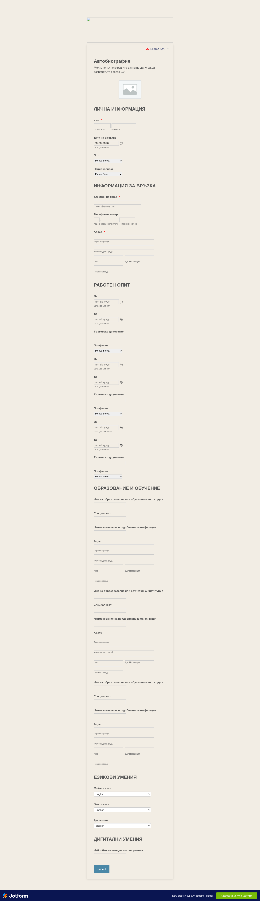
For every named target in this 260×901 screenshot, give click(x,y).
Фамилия (116, 129)
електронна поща (107, 196)
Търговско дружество (109, 331)
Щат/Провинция (132, 261)
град (96, 261)
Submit (101, 868)
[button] (121, 143)
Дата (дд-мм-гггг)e (103, 431)
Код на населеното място (106, 224)
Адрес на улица (101, 241)
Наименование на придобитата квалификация (125, 527)
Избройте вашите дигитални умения (118, 850)
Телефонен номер (106, 214)
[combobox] (157, 49)
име (98, 120)
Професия (101, 345)
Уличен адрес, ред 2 (103, 251)
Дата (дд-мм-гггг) (102, 147)
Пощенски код (101, 272)
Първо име (99, 129)
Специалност (103, 513)
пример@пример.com (104, 206)
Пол (96, 155)
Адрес (99, 231)
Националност (103, 168)
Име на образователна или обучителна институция (128, 499)
